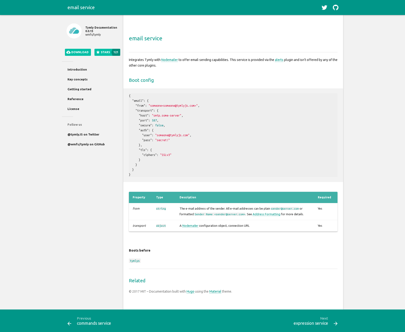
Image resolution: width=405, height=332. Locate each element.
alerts (279, 60)
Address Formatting (266, 214)
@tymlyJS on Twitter (83, 134)
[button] (324, 7)
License (73, 108)
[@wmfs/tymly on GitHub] (335, 7)
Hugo (190, 291)
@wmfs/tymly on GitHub (86, 144)
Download (80, 52)
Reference (75, 99)
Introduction (77, 69)
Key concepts (78, 79)
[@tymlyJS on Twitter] (324, 7)
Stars (109, 52)
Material (215, 291)
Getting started (79, 89)
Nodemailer (169, 60)
